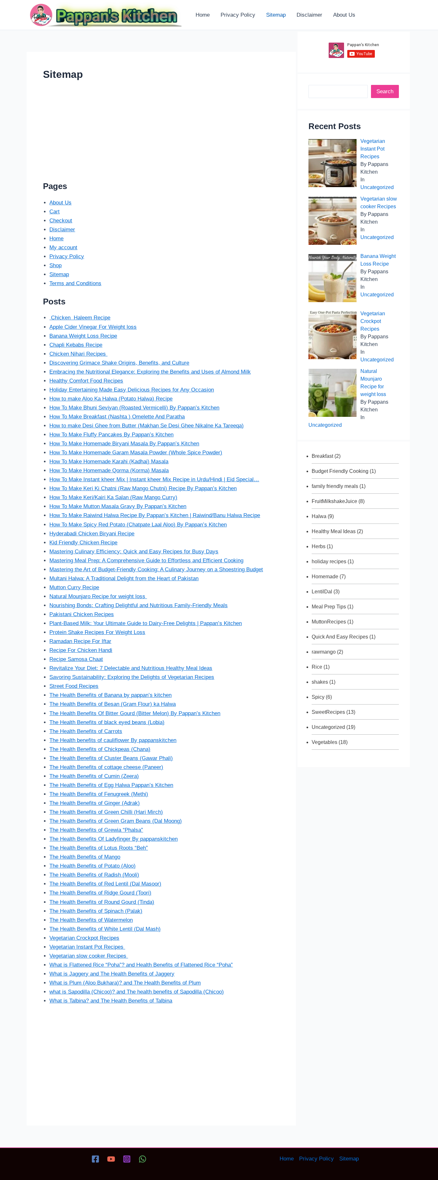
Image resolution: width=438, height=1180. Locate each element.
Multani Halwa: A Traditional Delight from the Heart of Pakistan (123, 578)
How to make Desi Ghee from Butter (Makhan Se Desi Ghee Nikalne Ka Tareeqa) (146, 426)
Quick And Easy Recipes (340, 637)
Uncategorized (377, 187)
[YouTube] (111, 1159)
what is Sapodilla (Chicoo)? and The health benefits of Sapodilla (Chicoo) (136, 992)
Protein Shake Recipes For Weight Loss (97, 632)
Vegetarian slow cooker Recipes (88, 956)
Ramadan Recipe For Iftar (80, 641)
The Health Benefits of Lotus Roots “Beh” (98, 848)
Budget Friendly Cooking (340, 471)
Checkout (60, 221)
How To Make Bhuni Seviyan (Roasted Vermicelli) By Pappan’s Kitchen (134, 408)
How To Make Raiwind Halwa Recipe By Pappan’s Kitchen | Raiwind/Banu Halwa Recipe (154, 515)
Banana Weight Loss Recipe (83, 336)
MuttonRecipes (329, 621)
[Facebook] (95, 1159)
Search (384, 91)
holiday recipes (329, 561)
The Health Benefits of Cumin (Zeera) (94, 776)
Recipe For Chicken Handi (80, 650)
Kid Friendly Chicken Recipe (83, 543)
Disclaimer (62, 230)
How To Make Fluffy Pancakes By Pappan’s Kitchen (111, 435)
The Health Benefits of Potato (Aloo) (92, 866)
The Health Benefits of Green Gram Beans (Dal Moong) (115, 821)
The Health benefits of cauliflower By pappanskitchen (112, 740)
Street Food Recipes (73, 686)
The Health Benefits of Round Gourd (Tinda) (101, 902)
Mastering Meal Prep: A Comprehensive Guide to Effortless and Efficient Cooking (146, 560)
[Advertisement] (161, 133)
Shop (55, 265)
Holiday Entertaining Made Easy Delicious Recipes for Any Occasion (131, 390)
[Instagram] (127, 1159)
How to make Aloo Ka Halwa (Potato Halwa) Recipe (111, 399)
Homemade (325, 576)
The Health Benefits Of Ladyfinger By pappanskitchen (113, 839)
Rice (317, 667)
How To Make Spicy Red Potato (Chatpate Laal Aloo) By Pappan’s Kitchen (138, 525)
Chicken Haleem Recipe (79, 318)
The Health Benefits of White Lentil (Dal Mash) (105, 929)
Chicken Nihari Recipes (78, 354)
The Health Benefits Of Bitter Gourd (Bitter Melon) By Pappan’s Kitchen (134, 713)
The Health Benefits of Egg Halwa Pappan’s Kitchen (111, 785)
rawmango (324, 652)
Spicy (318, 697)
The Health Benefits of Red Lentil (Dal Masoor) (105, 884)
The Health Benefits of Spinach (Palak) (95, 911)
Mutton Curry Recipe (74, 587)
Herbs (318, 546)
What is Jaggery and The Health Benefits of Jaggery (111, 974)
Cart (54, 212)
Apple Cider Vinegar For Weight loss (93, 327)
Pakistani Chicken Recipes (81, 614)
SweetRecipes (328, 712)
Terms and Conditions (75, 283)
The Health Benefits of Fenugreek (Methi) (98, 794)
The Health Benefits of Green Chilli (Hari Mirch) (106, 812)
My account (63, 247)
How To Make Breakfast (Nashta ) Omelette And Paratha (117, 417)
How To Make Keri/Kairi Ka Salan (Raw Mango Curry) (113, 497)
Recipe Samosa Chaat (76, 659)
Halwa (319, 516)
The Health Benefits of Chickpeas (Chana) (99, 749)
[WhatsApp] (143, 1159)
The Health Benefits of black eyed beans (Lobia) (106, 722)
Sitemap (59, 274)
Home (56, 238)
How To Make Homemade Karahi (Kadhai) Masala (108, 461)
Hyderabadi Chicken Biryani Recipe (91, 534)
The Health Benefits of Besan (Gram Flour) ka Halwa (112, 704)
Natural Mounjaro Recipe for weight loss (98, 596)
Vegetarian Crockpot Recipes (84, 938)
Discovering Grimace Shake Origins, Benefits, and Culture (119, 363)
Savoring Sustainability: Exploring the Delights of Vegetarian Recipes (131, 677)
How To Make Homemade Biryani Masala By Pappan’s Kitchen (124, 444)
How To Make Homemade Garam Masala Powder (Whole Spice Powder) (135, 453)
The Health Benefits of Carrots (85, 731)
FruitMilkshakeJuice (334, 501)
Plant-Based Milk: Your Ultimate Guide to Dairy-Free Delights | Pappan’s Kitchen (145, 623)
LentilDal (322, 591)
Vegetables (324, 742)
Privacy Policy (66, 256)
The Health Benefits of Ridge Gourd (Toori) (100, 893)
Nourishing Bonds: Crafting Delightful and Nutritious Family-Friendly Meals (138, 605)
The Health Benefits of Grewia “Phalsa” (96, 830)
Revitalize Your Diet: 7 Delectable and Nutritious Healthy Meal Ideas (130, 668)
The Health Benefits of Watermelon (91, 920)
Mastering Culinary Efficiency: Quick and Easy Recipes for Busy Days (133, 552)
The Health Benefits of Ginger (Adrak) (94, 803)
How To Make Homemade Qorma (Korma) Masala (109, 470)
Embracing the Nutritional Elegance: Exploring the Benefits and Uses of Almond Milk (150, 372)
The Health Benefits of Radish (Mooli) (94, 875)
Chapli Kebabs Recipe (75, 345)
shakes (320, 682)
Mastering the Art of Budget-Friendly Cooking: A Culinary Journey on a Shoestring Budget (156, 569)
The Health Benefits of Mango (84, 857)
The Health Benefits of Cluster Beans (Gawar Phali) (111, 758)
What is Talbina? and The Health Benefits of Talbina (110, 1001)
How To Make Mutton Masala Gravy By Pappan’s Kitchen (117, 506)
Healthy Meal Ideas (334, 531)
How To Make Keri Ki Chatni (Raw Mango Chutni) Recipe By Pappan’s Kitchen (143, 488)
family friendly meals (335, 486)
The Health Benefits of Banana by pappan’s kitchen (110, 695)
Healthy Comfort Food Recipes (86, 381)
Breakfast (322, 456)
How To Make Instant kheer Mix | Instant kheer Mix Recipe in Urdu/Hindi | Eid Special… (154, 479)
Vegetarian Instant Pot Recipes (87, 947)
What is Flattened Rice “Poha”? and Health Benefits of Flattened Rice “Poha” (141, 965)
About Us (60, 203)
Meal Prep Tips (329, 606)
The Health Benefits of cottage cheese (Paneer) (106, 767)
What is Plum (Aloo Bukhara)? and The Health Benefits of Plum (125, 983)
